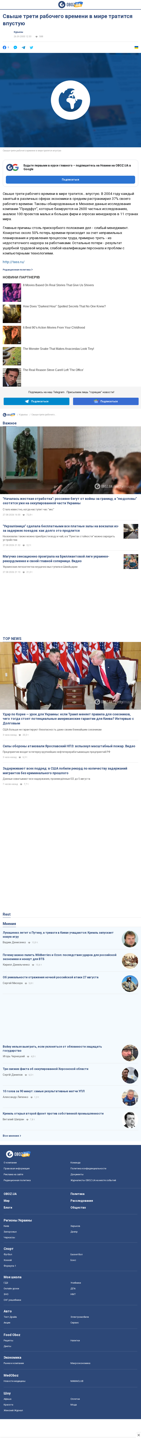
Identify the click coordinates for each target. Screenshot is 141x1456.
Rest (7, 914)
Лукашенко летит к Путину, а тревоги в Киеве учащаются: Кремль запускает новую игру (58, 934)
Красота (8, 1404)
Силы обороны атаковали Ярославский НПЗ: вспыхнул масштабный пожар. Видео (69, 746)
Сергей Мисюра (13, 983)
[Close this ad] (138, 1435)
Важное (10, 423)
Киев (6, 1226)
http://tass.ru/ (14, 262)
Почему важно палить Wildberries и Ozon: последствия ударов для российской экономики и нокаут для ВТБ (59, 957)
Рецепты (8, 1340)
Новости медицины (15, 1381)
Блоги (8, 1207)
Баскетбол (76, 1254)
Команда (75, 1162)
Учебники (75, 1282)
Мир (7, 1200)
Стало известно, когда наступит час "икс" (28, 509)
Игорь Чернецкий (14, 1056)
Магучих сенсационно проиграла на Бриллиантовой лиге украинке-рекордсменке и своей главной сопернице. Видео (56, 558)
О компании (10, 1162)
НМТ (73, 1294)
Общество (78, 1207)
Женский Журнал (13, 1410)
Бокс (73, 1260)
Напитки (75, 1340)
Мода (73, 1404)
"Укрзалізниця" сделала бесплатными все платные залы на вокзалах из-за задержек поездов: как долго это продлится (61, 528)
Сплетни (75, 1399)
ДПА (72, 1288)
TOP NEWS (12, 638)
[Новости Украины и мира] (9, 415)
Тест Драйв (10, 1317)
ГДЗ (6, 1282)
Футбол (8, 1254)
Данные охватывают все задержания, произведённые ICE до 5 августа (46, 778)
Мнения (9, 924)
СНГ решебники (12, 1300)
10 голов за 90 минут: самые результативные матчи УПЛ (44, 1091)
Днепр (74, 1231)
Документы (77, 1174)
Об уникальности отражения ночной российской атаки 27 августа (50, 977)
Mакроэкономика (80, 1363)
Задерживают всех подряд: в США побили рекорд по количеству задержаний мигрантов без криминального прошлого (65, 770)
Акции (7, 1322)
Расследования (81, 1200)
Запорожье (10, 1231)
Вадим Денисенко (14, 942)
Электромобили (79, 1317)
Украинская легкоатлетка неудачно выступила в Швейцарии (40, 566)
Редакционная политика (16, 269)
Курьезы (18, 32)
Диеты (7, 1346)
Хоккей (8, 1260)
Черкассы (9, 1237)
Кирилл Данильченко (16, 964)
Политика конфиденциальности (88, 1168)
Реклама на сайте (13, 1174)
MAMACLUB (76, 1381)
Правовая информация (17, 1168)
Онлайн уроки (11, 1288)
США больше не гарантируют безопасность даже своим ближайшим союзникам (52, 729)
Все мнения (11, 1135)
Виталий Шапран (13, 1119)
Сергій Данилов (13, 1074)
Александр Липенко (15, 1097)
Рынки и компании (14, 1363)
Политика (77, 1194)
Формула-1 (10, 1265)
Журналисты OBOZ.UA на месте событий (93, 1180)
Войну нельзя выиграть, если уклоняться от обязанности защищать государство (52, 1048)
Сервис (74, 1322)
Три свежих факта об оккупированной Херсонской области (45, 1069)
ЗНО (6, 1294)
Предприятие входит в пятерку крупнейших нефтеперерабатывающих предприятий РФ (56, 751)
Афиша (7, 1399)
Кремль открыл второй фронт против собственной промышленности (53, 1113)
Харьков (75, 1226)
